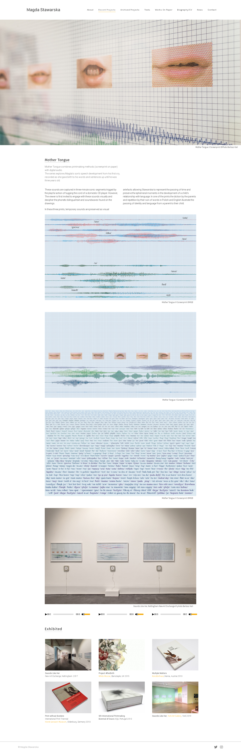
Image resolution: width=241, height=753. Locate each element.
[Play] (46, 614)
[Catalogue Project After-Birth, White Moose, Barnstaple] (122, 654)
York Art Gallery (174, 716)
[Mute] (83, 614)
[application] (67, 615)
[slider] (87, 614)
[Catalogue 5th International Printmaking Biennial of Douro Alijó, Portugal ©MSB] (122, 697)
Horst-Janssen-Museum (55, 722)
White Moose (104, 676)
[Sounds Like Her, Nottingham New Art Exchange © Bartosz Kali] (68, 654)
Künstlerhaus (158, 676)
